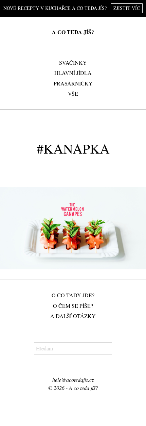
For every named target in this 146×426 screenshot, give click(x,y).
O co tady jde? (73, 295)
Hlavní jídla (73, 72)
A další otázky (73, 315)
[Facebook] (68, 368)
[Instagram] (77, 368)
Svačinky (73, 62)
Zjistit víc (126, 8)
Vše (73, 93)
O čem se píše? (73, 305)
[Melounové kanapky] (73, 228)
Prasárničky (73, 83)
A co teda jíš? (73, 32)
